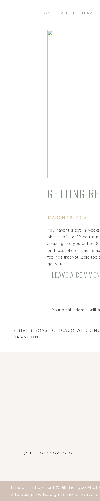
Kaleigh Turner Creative (68, 494)
